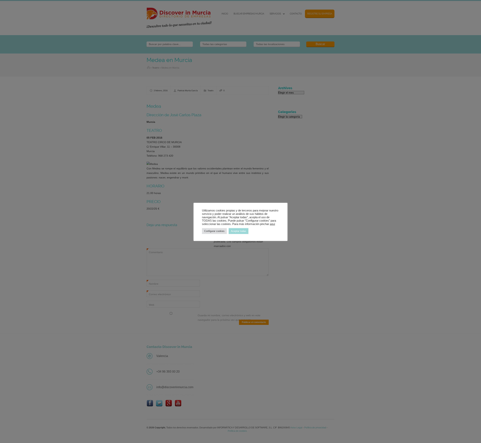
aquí (272, 224)
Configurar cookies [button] (214, 231)
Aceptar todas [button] (238, 231)
